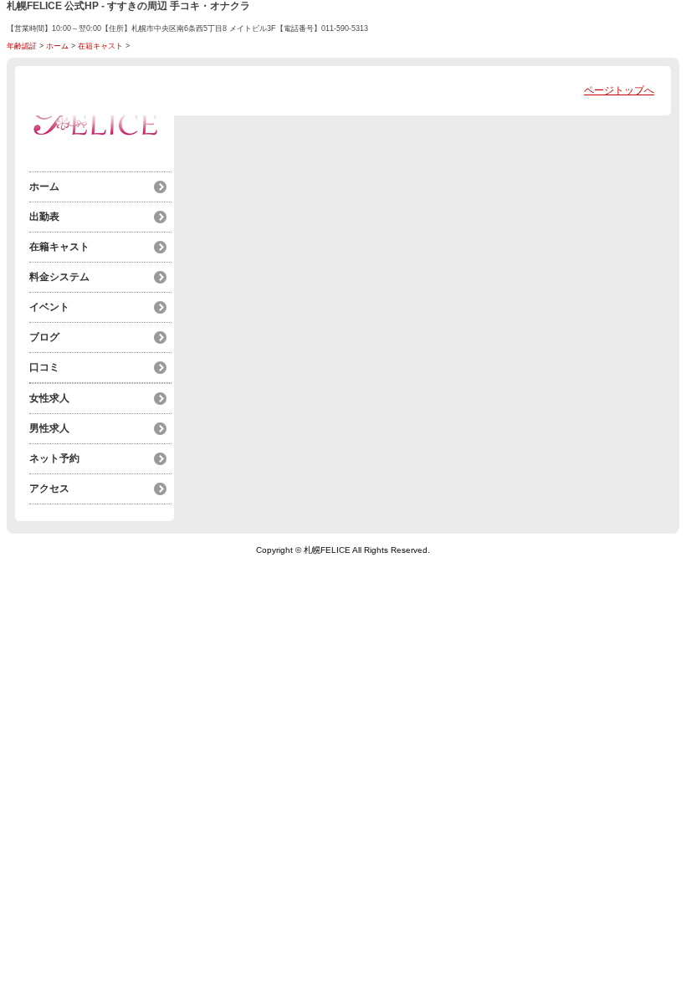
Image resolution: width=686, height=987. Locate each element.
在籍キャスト (100, 46)
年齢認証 (22, 46)
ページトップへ (619, 90)
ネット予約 (54, 458)
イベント (49, 307)
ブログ (44, 337)
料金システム (59, 277)
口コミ (44, 367)
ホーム (57, 46)
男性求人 (49, 428)
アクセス (49, 488)
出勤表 (44, 216)
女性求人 (49, 398)
